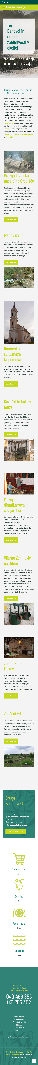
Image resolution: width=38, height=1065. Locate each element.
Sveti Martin (8, 123)
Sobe (20, 1025)
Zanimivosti (20, 1028)
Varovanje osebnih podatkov (20, 1037)
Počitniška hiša (20, 1022)
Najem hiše (20, 1016)
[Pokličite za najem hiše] (3, 2)
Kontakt (20, 1030)
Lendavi (7, 134)
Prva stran (20, 1019)
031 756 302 (19, 1002)
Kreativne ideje (21, 1057)
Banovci (7, 129)
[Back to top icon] (34, 1061)
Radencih (9, 137)
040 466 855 (19, 996)
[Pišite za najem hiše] (8, 2)
